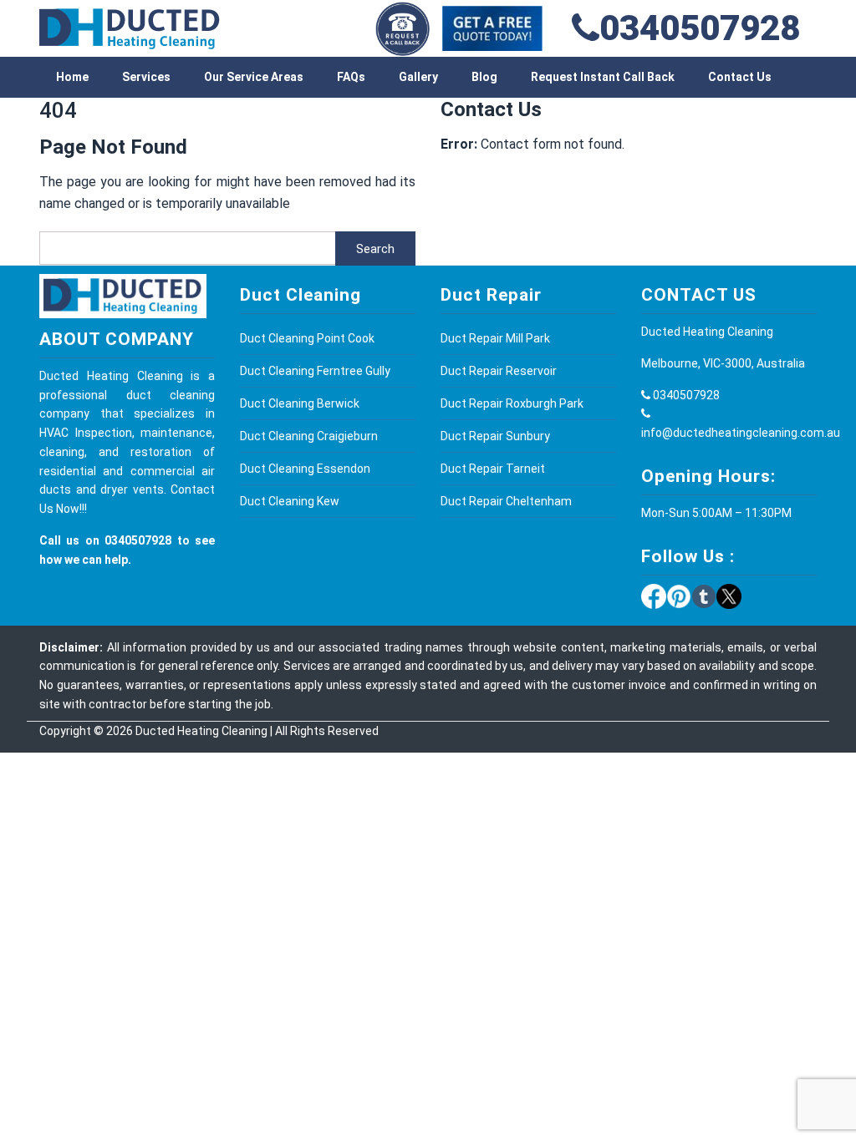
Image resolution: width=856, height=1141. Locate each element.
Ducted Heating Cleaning (201, 731)
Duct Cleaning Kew (289, 501)
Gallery (418, 77)
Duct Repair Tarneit (493, 468)
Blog (484, 77)
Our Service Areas (253, 77)
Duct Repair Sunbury (495, 436)
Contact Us (740, 77)
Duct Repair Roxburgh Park (512, 403)
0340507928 (699, 28)
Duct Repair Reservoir (499, 371)
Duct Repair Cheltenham (506, 501)
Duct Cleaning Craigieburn (309, 436)
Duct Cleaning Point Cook (307, 338)
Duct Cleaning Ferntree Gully (315, 371)
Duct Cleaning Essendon (305, 468)
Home (72, 77)
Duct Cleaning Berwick (299, 403)
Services (146, 77)
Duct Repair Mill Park (495, 338)
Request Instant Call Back (603, 77)
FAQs (351, 77)
